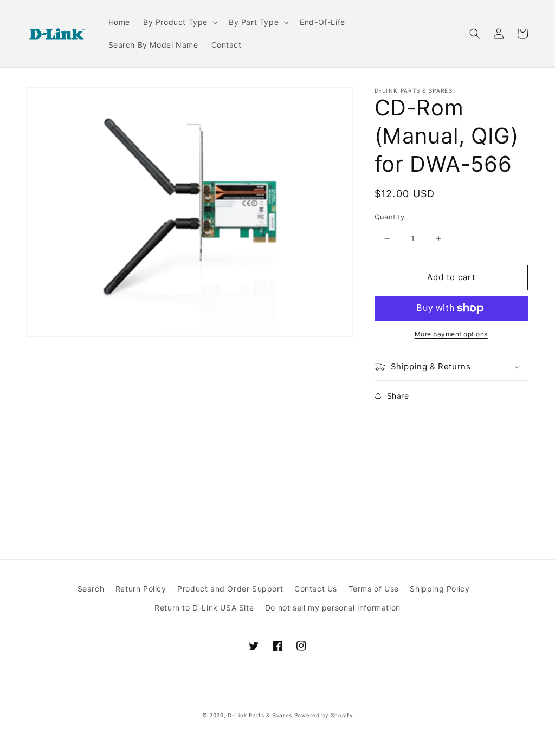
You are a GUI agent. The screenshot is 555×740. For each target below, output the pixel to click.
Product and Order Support (230, 588)
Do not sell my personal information (333, 607)
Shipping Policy (439, 588)
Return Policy (140, 588)
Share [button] (398, 395)
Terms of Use (374, 588)
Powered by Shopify (323, 715)
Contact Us (315, 588)
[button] (179, 22)
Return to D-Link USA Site (204, 607)
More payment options (451, 334)
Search (91, 588)
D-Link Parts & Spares (260, 715)
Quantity (390, 216)
